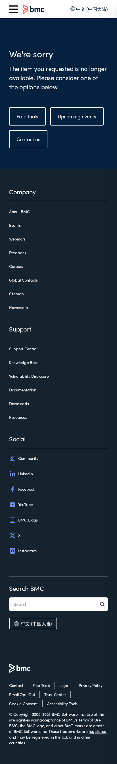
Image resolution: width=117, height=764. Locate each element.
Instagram (27, 550)
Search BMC (26, 588)
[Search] (104, 604)
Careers (16, 266)
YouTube (25, 504)
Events (14, 225)
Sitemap (16, 293)
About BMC (19, 211)
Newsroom (18, 307)
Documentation (22, 390)
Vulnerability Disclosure (29, 376)
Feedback (17, 252)
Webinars (17, 239)
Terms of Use (89, 720)
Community (28, 458)
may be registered (33, 737)
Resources (18, 417)
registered (97, 731)
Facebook (26, 489)
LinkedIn (25, 473)
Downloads (19, 403)
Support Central (23, 348)
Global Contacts (23, 280)
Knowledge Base (24, 362)
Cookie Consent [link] (23, 703)
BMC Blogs (27, 520)
